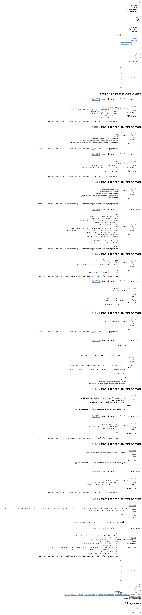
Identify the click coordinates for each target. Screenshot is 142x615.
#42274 (96, 443)
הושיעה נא (132, 358)
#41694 (96, 181)
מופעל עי (138, 597)
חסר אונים (132, 288)
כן (140, 608)
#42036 (96, 340)
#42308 (96, 499)
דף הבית (134, 6)
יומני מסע (138, 57)
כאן (76, 410)
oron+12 (74, 595)
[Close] (138, 20)
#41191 (96, 126)
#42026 (96, 253)
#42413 (96, 528)
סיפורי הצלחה (132, 10)
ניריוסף (80, 595)
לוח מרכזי (138, 55)
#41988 (96, 209)
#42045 (96, 388)
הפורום (138, 53)
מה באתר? (133, 12)
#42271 (96, 416)
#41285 (96, 154)
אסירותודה (132, 396)
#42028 (96, 281)
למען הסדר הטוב (89, 595)
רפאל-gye (67, 595)
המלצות (134, 8)
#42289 (96, 471)
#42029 (96, 312)
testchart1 (118, 595)
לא (137, 608)
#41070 (96, 99)
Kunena (132, 597)
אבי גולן (133, 106)
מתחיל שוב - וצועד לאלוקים (105, 595)
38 (121, 87)
